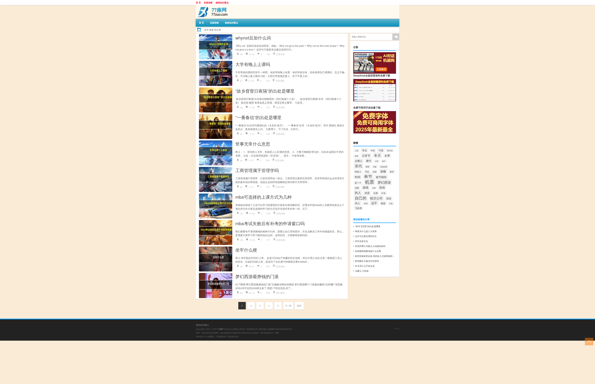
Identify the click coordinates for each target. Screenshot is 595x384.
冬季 (387, 155)
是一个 (358, 182)
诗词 (366, 203)
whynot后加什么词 (253, 38)
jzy (241, 133)
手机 (367, 171)
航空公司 (376, 198)
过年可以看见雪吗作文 (366, 236)
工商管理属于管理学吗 (257, 170)
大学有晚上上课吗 (252, 64)
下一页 (288, 305)
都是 (383, 203)
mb (241, 213)
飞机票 (358, 208)
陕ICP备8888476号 (284, 329)
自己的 (360, 198)
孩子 (384, 161)
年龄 (375, 166)
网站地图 (263, 329)
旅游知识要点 (222, 2)
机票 (369, 181)
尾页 (299, 305)
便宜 (356, 156)
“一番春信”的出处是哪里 (258, 117)
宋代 (358, 165)
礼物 (375, 192)
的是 (367, 193)
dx (241, 80)
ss (241, 160)
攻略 (383, 171)
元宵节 (366, 155)
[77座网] (212, 6)
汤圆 (357, 187)
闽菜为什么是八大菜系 (366, 231)
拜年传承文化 (361, 241)
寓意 (367, 166)
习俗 (380, 150)
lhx (241, 292)
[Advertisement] (93, 362)
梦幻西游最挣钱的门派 (257, 276)
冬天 (377, 155)
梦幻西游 (280, 292)
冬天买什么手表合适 (365, 265)
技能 (375, 171)
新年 (392, 171)
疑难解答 (271, 329)
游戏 (365, 187)
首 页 (198, 2)
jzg (241, 107)
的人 (358, 192)
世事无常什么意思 (252, 144)
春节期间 (381, 177)
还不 (374, 203)
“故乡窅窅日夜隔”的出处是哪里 (265, 91)
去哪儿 (358, 161)
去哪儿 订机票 (362, 270)
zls (241, 266)
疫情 (382, 187)
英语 (388, 198)
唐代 (368, 161)
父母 (374, 188)
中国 (373, 150)
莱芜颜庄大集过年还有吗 (367, 260)
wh (241, 54)
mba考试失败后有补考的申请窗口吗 (270, 223)
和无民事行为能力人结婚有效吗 (370, 246)
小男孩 (396, 328)
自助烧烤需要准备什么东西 (368, 251)
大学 (376, 161)
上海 (356, 150)
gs (241, 186)
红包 (383, 193)
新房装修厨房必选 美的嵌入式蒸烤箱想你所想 (375, 255)
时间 (357, 177)
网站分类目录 (239, 329)
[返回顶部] (588, 341)
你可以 (390, 150)
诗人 (357, 203)
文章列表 (280, 54)
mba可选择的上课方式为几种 (263, 197)
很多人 (358, 171)
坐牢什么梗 (246, 250)
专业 (364, 150)
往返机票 (383, 166)
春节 (368, 176)
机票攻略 (208, 2)
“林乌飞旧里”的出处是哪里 (367, 226)
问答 (391, 203)
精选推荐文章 (252, 329)
